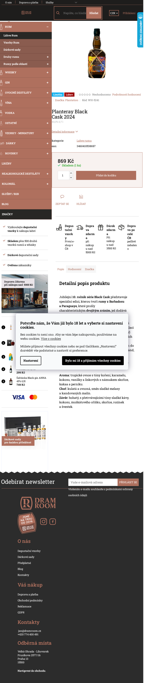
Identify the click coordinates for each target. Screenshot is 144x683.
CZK (113, 13)
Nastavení (30, 360)
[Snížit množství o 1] (71, 177)
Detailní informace (63, 131)
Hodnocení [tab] (74, 269)
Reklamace (24, 606)
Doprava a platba (28, 2)
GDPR (21, 612)
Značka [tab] (89, 269)
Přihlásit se (128, 482)
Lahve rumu (84, 140)
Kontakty (23, 575)
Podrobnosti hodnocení (126, 94)
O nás (8, 2)
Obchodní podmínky (30, 600)
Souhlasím (93, 360)
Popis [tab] (60, 269)
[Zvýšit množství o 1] (71, 173)
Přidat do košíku (106, 175)
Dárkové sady (26, 557)
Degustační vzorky (29, 551)
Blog (20, 569)
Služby (50, 2)
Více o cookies (51, 338)
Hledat (93, 13)
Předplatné (24, 563)
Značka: (66, 100)
